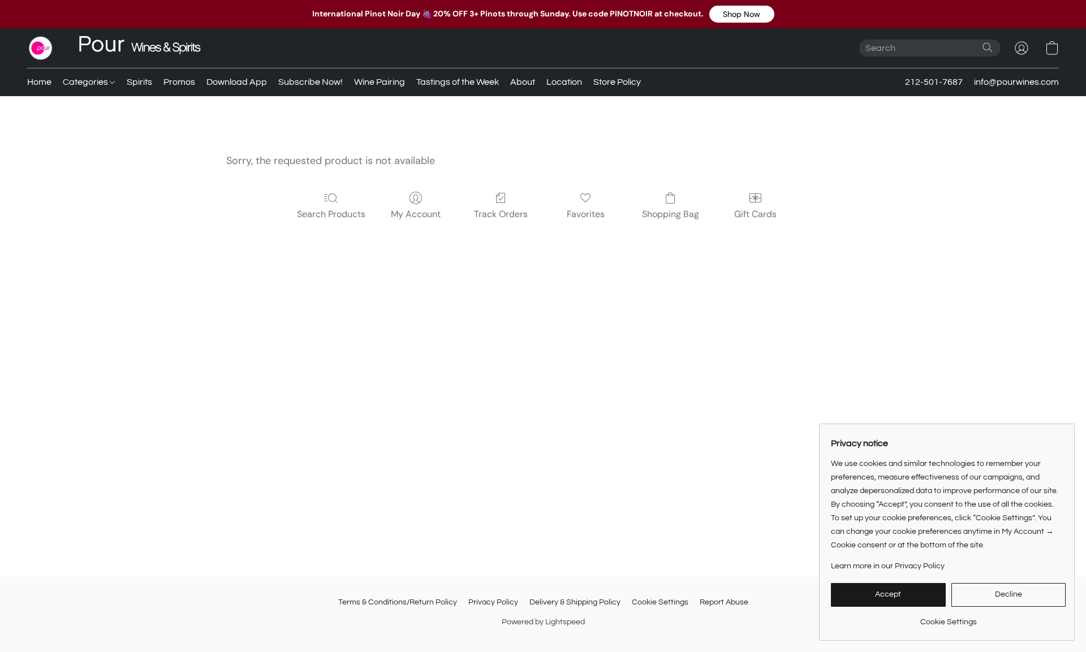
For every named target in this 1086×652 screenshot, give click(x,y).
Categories (86, 82)
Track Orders (501, 214)
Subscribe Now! (310, 82)
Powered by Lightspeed (543, 622)
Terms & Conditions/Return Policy (397, 602)
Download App (236, 82)
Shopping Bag (670, 214)
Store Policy (617, 82)
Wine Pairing (379, 82)
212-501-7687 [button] (934, 82)
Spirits (139, 82)
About (522, 82)
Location (564, 82)
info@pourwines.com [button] (1016, 82)
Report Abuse (724, 602)
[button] (741, 14)
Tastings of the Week (457, 82)
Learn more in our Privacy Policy (888, 566)
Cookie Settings (660, 602)
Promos (179, 82)
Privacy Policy (493, 602)
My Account (416, 214)
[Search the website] (987, 47)
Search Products (331, 214)
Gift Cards (755, 214)
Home (39, 82)
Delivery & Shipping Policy (574, 602)
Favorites (586, 214)
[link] (948, 618)
